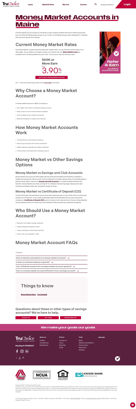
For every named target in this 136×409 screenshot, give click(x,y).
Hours (61, 343)
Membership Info (70, 318)
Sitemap (81, 350)
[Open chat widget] (132, 404)
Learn (30, 5)
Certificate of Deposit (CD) (34, 200)
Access (83, 5)
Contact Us (26, 318)
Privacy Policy (83, 345)
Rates (81, 340)
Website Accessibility (86, 343)
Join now (101, 337)
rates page (47, 83)
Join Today (48, 318)
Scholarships (44, 343)
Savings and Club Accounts (49, 181)
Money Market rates (70, 52)
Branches (62, 345)
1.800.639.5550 (75, 398)
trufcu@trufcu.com (93, 398)
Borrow (66, 5)
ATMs (61, 347)
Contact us (63, 340)
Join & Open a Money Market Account (51, 77)
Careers (42, 340)
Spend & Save (48, 5)
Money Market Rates (28, 294)
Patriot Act (82, 347)
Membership (44, 345)
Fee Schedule (42, 294)
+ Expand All (19, 252)
